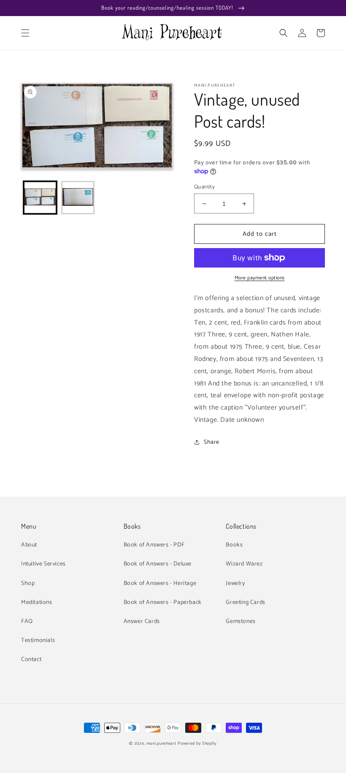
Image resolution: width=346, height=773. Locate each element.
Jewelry (235, 583)
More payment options (260, 278)
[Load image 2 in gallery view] (78, 198)
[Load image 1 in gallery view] (40, 198)
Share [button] (211, 442)
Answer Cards (142, 621)
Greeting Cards (245, 602)
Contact (31, 659)
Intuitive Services (43, 564)
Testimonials (38, 640)
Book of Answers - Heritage (160, 583)
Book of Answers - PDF (154, 545)
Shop (28, 583)
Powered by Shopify (197, 743)
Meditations (36, 602)
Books (234, 545)
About (29, 545)
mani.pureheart (161, 743)
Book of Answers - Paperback (163, 602)
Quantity (204, 187)
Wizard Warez (244, 564)
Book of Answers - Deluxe (158, 564)
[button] (25, 33)
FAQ (27, 621)
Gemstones (240, 621)
